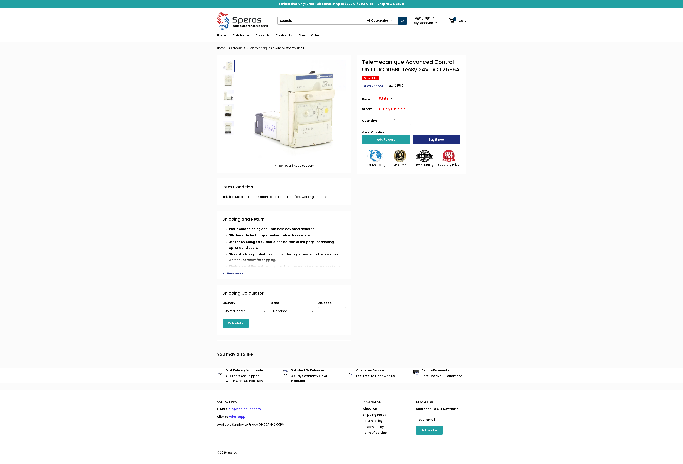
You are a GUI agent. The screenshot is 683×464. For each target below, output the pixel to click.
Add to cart (386, 139)
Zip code (325, 303)
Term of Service (375, 433)
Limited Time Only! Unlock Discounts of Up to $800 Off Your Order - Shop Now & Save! (341, 4)
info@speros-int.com (244, 409)
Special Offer (309, 35)
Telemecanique (372, 85)
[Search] (402, 21)
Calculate (235, 323)
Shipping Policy (374, 415)
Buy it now (436, 139)
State (274, 303)
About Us (262, 35)
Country (229, 303)
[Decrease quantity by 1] (382, 120)
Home (221, 35)
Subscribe (429, 430)
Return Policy (373, 421)
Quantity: (369, 120)
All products (237, 48)
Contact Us (284, 35)
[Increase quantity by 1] (407, 120)
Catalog (238, 35)
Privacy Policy (373, 427)
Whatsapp (237, 417)
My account (424, 22)
